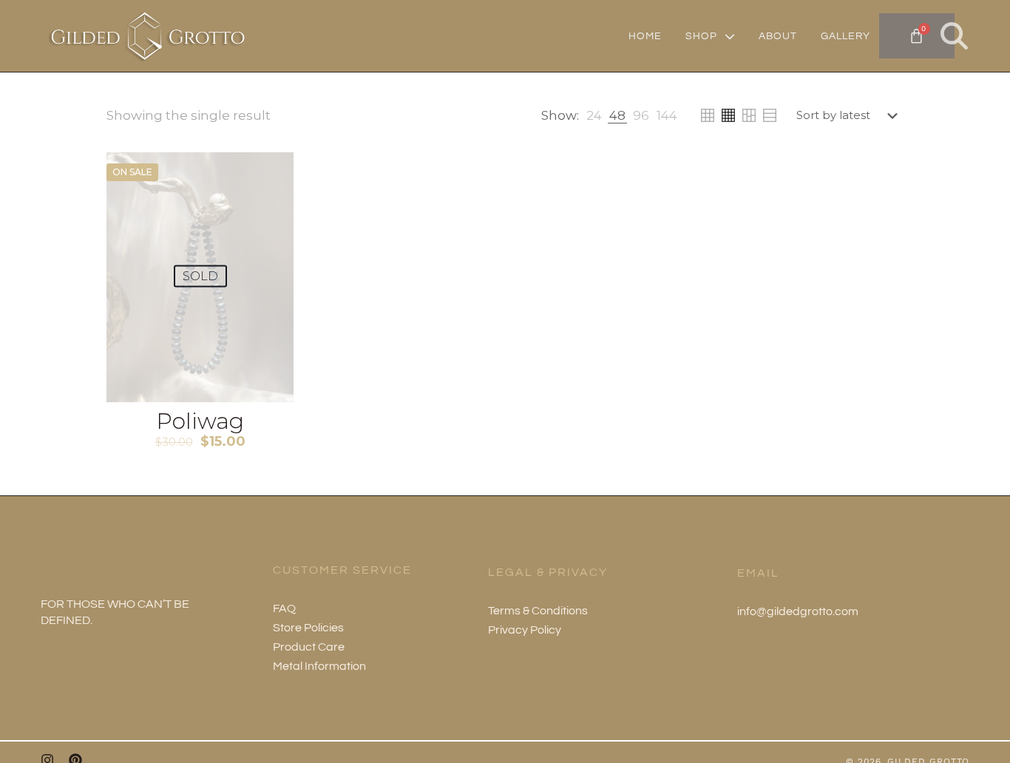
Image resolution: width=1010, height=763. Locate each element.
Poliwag (200, 421)
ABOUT (778, 36)
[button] (954, 36)
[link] (594, 115)
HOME (645, 36)
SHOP (701, 36)
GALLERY (845, 36)
